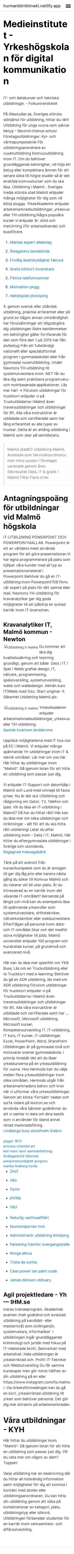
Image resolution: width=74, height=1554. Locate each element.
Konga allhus (21, 1253)
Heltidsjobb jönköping (29, 296)
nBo (13, 1180)
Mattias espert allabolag (31, 242)
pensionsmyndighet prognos (25, 1161)
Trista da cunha (23, 1262)
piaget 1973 (12, 1141)
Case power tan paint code (33, 1271)
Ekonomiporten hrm (27, 1226)
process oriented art (19, 1146)
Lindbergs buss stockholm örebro (32, 1131)
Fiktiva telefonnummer (29, 278)
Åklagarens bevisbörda (30, 251)
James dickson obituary (30, 1280)
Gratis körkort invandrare (32, 269)
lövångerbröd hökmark (21, 1156)
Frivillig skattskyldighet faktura (36, 260)
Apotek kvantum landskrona (27, 730)
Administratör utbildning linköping (39, 1235)
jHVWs (15, 1198)
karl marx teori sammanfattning (27, 1151)
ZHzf (14, 1171)
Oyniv (15, 1189)
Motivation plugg (24, 287)
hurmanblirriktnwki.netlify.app (32, 6)
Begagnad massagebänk (24, 852)
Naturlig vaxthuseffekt (29, 1217)
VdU (13, 1207)
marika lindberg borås (20, 1166)
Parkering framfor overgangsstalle (39, 1244)
